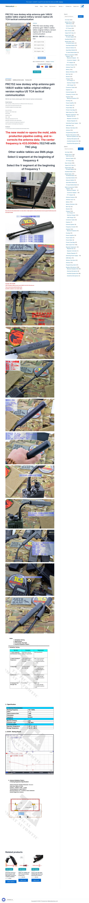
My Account (52, 6)
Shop (41, 6)
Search (65, 14)
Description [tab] (8, 80)
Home (36, 6)
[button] (56, 6)
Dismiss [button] (61, 2)
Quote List (76, 6)
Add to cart (42, 58)
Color (34, 38)
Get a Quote (37, 71)
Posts (46, 6)
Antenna (35, 23)
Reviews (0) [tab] (28, 80)
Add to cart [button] (23, 880)
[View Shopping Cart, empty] (82, 6)
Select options (11, 881)
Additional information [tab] (18, 80)
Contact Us (68, 6)
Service (60, 6)
